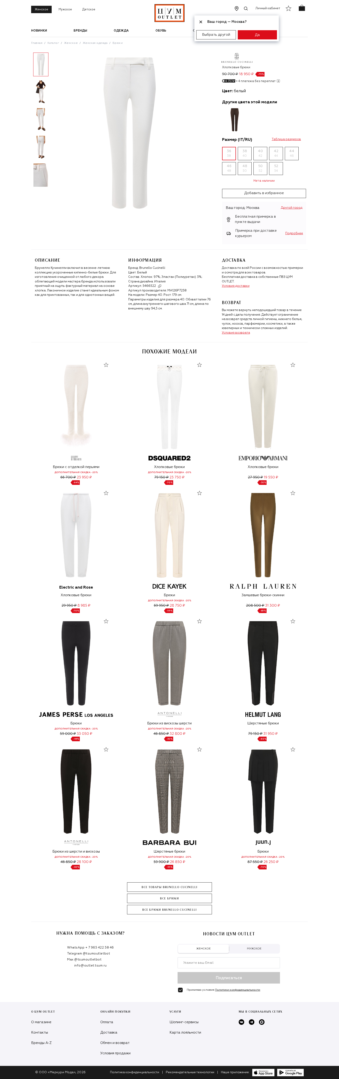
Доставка (108, 1032)
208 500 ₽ (255, 605)
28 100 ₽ (84, 862)
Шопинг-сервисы (184, 1022)
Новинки (39, 30)
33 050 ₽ (84, 733)
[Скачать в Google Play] (290, 1072)
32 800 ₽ (177, 733)
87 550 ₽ (255, 862)
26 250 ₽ (271, 862)
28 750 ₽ (177, 605)
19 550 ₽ (271, 477)
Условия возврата (236, 332)
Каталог (53, 43)
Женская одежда (95, 43)
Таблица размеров (286, 139)
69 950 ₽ (161, 605)
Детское (88, 9)
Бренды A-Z (41, 1043)
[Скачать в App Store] (263, 1072)
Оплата (106, 1022)
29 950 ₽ (69, 605)
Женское (41, 9)
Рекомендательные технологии (190, 1072)
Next (54, 121)
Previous (27, 121)
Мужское (65, 9)
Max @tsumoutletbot (84, 959)
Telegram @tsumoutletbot (88, 953)
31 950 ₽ (270, 733)
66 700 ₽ (68, 477)
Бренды (80, 30)
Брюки (118, 43)
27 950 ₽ (255, 477)
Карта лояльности (185, 1032)
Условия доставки (236, 286)
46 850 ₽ (161, 733)
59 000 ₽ (68, 733)
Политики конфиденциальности (237, 990)
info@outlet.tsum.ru (90, 965)
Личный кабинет (268, 8)
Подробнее (294, 233)
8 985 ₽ (83, 605)
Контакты (39, 1032)
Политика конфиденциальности (134, 1072)
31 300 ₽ (272, 605)
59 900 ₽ (161, 862)
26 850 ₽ (177, 862)
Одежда (121, 30)
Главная (36, 43)
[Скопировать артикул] (159, 286)
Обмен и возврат (115, 1043)
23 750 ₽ (177, 477)
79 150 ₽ (161, 477)
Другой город (291, 207)
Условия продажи (115, 1053)
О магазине (41, 1022)
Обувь (160, 30)
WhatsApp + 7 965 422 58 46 (90, 947)
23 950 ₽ (84, 477)
